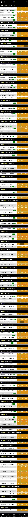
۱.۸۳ (26, 41)
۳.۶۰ (22, 87)
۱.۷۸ (18, 296)
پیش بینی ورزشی (25, 516)
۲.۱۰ (18, 348)
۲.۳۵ (18, 79)
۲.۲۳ (18, 35)
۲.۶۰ (18, 337)
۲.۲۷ (26, 212)
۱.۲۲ (18, 203)
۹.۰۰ (18, 128)
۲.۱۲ (18, 186)
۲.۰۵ (18, 205)
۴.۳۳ (22, 25)
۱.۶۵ (18, 168)
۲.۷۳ (26, 142)
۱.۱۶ (26, 69)
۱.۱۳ (18, 356)
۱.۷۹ (26, 277)
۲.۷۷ (22, 79)
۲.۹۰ (26, 8)
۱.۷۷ (26, 291)
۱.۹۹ (18, 343)
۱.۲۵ (26, 136)
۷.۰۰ (22, 69)
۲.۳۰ (18, 95)
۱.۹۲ (26, 417)
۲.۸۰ (26, 95)
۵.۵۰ (22, 64)
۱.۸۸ (18, 93)
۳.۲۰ (26, 54)
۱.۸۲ (18, 236)
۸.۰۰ (18, 64)
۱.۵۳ (26, 85)
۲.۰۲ (26, 244)
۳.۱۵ (18, 116)
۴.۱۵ (22, 27)
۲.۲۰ (18, 12)
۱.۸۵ (26, 15)
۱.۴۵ (18, 306)
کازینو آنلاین (8, 516)
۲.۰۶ (18, 173)
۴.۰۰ (18, 15)
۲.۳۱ (26, 116)
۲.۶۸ (18, 207)
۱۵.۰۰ (26, 356)
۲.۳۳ (26, 422)
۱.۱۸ (26, 128)
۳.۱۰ (26, 10)
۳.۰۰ (22, 12)
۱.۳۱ (26, 64)
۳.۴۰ (26, 35)
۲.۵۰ (18, 20)
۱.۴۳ (26, 72)
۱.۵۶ (18, 97)
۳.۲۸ (22, 264)
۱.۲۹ (18, 424)
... (22, 244)
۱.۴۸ (18, 25)
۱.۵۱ (18, 252)
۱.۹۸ (26, 474)
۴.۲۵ (22, 136)
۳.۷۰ (22, 33)
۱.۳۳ (26, 448)
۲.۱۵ (18, 184)
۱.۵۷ (26, 27)
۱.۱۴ (18, 398)
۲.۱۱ (26, 491)
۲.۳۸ (26, 390)
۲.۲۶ (26, 301)
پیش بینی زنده (19, 516)
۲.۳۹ (18, 54)
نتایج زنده (14, 516)
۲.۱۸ (18, 10)
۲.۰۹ (18, 435)
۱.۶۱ (18, 124)
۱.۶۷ (18, 59)
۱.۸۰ (18, 51)
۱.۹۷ (26, 374)
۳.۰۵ (22, 8)
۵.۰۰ (26, 25)
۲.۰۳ (18, 155)
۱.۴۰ (18, 46)
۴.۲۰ (26, 160)
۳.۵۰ (22, 51)
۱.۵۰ (18, 108)
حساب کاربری (3, 516)
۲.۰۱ (18, 197)
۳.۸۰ (18, 41)
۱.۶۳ (18, 77)
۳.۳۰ (26, 79)
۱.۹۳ (18, 504)
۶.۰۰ (22, 356)
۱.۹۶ (26, 246)
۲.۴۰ (18, 149)
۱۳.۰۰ (18, 136)
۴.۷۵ (18, 27)
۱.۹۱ (18, 192)
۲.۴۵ (18, 142)
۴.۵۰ (22, 46)
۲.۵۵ (18, 17)
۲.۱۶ (26, 149)
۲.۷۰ (26, 256)
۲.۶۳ (26, 20)
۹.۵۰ (26, 424)
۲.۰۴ (18, 285)
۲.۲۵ (18, 8)
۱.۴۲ (18, 234)
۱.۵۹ (18, 147)
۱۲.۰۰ (18, 69)
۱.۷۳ (18, 264)
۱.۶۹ (18, 33)
